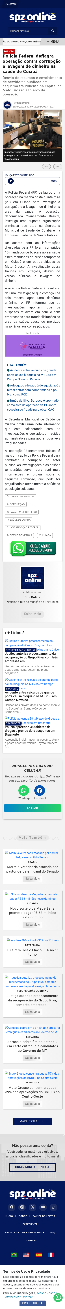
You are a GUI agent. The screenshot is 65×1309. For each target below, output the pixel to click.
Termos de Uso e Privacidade (26, 1232)
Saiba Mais (32, 614)
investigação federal (24, 527)
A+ (57, 166)
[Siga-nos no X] (32, 1207)
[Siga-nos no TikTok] (53, 1207)
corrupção (17, 504)
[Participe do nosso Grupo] (32, 549)
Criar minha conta (31, 1167)
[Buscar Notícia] (52, 31)
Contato (32, 1240)
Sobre (24, 1216)
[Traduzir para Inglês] (26, 1255)
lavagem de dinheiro (23, 512)
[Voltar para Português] (14, 1255)
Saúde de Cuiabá (20, 519)
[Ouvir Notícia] (11, 181)
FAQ (54, 1232)
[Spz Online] (32, 17)
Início (10, 1216)
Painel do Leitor (45, 1216)
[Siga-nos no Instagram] (22, 1207)
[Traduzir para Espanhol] (39, 1255)
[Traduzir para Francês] (51, 1255)
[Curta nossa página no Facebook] (11, 1207)
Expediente (31, 1224)
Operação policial (21, 496)
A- (46, 166)
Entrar (12, 4)
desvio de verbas (20, 535)
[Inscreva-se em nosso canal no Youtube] (43, 1207)
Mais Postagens (33, 1121)
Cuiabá (46, 535)
